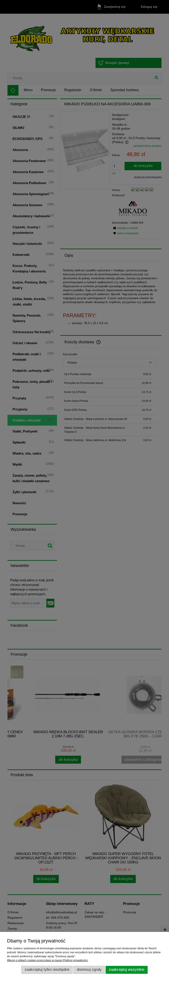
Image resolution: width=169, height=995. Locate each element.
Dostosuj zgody (89, 969)
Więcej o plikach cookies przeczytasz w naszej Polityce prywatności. (47, 960)
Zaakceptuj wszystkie (126, 969)
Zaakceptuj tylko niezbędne (47, 969)
